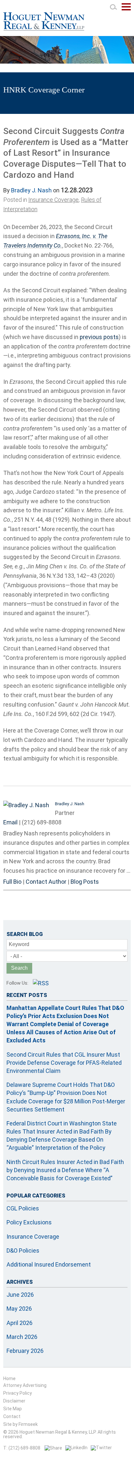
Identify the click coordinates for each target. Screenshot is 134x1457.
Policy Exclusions (29, 1222)
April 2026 (20, 1322)
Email (10, 822)
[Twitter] (101, 1447)
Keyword (19, 944)
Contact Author (46, 881)
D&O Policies (23, 1250)
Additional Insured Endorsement (49, 1264)
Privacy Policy (17, 1393)
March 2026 (22, 1336)
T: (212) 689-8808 (21, 1448)
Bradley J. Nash (31, 190)
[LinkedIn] (76, 1447)
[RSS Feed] (41, 983)
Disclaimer (14, 1400)
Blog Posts (85, 881)
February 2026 (25, 1350)
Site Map (12, 1408)
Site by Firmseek (20, 1424)
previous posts (99, 337)
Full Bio (12, 881)
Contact (11, 1416)
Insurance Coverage (53, 199)
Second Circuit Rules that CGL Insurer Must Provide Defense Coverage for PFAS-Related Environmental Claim (64, 1062)
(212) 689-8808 (41, 822)
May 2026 (19, 1308)
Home (9, 1378)
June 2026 (20, 1294)
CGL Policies (23, 1208)
